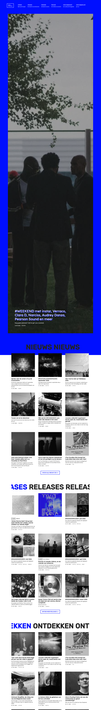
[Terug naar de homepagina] (10, 5)
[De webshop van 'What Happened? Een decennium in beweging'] (50, 505)
